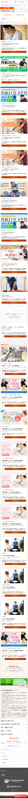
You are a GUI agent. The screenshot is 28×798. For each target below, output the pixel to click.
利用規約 (4, 762)
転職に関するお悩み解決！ (7, 734)
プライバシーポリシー (6, 765)
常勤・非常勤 (7, 8)
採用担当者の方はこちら (13, 746)
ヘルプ (3, 752)
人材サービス (4, 770)
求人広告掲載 (5, 759)
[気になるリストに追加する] (2, 336)
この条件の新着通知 (23, 23)
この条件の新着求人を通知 (14, 674)
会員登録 (3, 701)
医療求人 (3, 694)
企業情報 (3, 774)
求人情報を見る (14, 51)
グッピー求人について (6, 749)
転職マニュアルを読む (6, 730)
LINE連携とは (23, 686)
